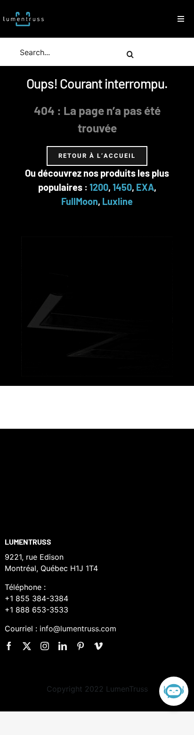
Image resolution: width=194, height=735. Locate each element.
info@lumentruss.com (78, 628)
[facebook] (9, 646)
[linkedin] (62, 646)
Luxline (117, 201)
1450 (122, 187)
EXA (145, 187)
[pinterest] (80, 646)
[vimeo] (98, 646)
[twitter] (27, 646)
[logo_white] (23, 11)
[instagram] (44, 646)
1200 (98, 187)
